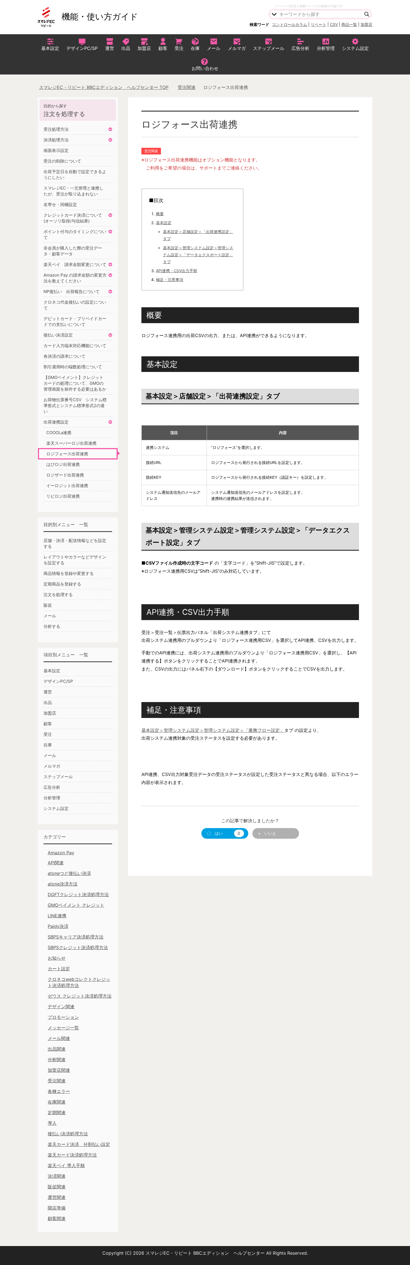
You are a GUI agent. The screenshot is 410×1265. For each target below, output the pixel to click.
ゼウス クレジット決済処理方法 (80, 996)
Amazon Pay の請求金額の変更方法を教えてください (75, 278)
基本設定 (50, 48)
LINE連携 (57, 915)
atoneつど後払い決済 (69, 873)
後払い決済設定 (58, 335)
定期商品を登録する (62, 584)
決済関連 (57, 1176)
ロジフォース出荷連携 (67, 453)
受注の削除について (62, 161)
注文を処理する (58, 594)
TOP (107, 87)
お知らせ (57, 958)
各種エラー (59, 1091)
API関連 (56, 862)
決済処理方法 (56, 139)
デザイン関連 (61, 1006)
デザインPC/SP (82, 48)
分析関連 (57, 1059)
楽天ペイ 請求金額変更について (75, 264)
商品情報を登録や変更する (69, 573)
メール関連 (59, 1038)
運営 (109, 48)
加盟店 (366, 24)
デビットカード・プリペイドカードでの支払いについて (75, 321)
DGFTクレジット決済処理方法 (78, 894)
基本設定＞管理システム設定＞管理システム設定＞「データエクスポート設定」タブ (198, 254)
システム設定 (355, 48)
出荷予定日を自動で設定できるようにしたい (75, 174)
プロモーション (63, 1017)
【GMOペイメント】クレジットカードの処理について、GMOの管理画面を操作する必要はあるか (75, 383)
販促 (48, 605)
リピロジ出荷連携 (63, 496)
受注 (179, 48)
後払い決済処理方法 (68, 1133)
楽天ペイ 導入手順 (66, 1165)
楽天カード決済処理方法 (72, 1155)
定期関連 (57, 1112)
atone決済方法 (63, 884)
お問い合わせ (205, 68)
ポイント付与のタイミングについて (75, 234)
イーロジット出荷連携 (67, 485)
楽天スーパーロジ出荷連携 (71, 443)
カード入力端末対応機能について (75, 345)
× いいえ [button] (267, 833)
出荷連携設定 (56, 422)
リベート (318, 24)
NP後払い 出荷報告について (72, 291)
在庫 (195, 48)
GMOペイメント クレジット (76, 905)
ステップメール (268, 48)
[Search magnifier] (367, 14)
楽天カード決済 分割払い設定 (79, 1144)
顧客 (162, 48)
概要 (160, 213)
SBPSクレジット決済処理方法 (78, 947)
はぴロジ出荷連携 (63, 464)
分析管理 (326, 48)
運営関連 (57, 1197)
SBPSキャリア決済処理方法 (75, 937)
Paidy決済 (58, 926)
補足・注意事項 (169, 279)
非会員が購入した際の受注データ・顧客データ (73, 251)
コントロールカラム (289, 24)
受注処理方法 (56, 129)
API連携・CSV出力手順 (176, 270)
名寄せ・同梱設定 (60, 204)
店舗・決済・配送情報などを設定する (75, 543)
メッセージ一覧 (63, 1028)
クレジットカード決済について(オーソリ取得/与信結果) (73, 218)
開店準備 (57, 1208)
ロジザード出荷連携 (65, 475)
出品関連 (57, 1049)
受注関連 (151, 151)
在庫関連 (57, 1102)
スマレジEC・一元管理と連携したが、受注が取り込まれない (73, 191)
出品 (125, 48)
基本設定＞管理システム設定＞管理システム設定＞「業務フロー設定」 (212, 730)
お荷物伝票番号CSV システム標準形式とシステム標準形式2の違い (75, 405)
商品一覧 (349, 24)
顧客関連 (57, 1218)
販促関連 (57, 1186)
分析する (52, 626)
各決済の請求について (64, 356)
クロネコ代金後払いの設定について (75, 305)
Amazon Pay (61, 852)
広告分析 (300, 48)
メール (213, 48)
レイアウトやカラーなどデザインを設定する (75, 559)
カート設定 (59, 968)
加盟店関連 (59, 1070)
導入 (52, 1123)
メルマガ (237, 48)
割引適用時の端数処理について (73, 366)
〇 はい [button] (223, 833)
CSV (334, 24)
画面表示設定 (56, 150)
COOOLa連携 (58, 432)
